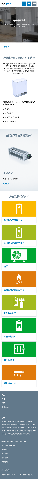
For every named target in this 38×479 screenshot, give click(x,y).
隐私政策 (5, 458)
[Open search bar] (24, 4)
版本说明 (5, 454)
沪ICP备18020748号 (8, 446)
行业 (3, 399)
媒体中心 (5, 407)
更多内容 (6, 184)
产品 (3, 395)
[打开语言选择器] (29, 4)
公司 (3, 403)
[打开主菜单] (34, 4)
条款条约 (5, 450)
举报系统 (5, 462)
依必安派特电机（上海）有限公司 (14, 441)
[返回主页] (7, 3)
